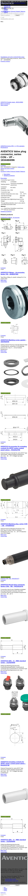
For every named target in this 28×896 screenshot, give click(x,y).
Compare (3, 165)
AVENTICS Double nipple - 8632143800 (12, 102)
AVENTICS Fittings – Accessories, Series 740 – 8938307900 (13, 273)
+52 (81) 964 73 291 (10, 879)
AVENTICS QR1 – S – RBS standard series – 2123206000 (13, 840)
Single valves (20, 57)
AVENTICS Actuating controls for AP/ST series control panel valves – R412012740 (13, 763)
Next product (4, 105)
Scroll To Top (3, 892)
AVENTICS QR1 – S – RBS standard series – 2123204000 (13, 661)
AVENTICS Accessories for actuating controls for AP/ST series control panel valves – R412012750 (14, 448)
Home (2, 57)
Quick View (4, 281)
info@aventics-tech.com (11, 880)
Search (17, 885)
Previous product (5, 61)
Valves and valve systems (10, 57)
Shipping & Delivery (9, 175)
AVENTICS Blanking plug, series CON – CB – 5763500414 (14, 524)
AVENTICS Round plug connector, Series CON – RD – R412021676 (13, 585)
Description (7, 174)
